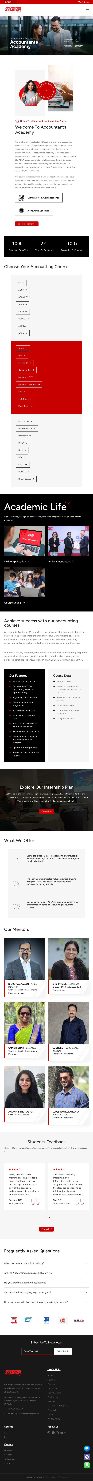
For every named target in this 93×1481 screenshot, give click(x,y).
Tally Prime (23, 399)
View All (45, 811)
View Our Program (25, 224)
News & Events (54, 1393)
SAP (20, 391)
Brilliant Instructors (59, 561)
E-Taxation (23, 363)
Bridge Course (24, 479)
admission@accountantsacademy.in (22, 1413)
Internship (52, 1388)
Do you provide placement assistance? (25, 1282)
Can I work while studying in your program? (27, 1292)
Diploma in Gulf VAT (27, 384)
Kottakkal (8, 1450)
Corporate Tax (24, 370)
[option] (46, 36)
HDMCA (22, 319)
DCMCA (22, 471)
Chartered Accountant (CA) (63, 167)
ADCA (21, 333)
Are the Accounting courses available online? (28, 1272)
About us (51, 1380)
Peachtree (23, 435)
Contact (50, 1414)
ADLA (21, 304)
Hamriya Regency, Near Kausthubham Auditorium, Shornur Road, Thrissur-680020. (22, 1400)
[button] (43, 1217)
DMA (20, 450)
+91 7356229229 (14, 1409)
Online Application (15, 561)
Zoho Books (23, 406)
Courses (51, 1384)
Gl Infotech (63, 1477)
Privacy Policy (53, 1419)
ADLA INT (22, 297)
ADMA (21, 348)
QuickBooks (23, 421)
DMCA (21, 443)
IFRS (20, 355)
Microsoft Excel (25, 428)
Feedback (51, 1410)
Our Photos (52, 1397)
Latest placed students (57, 1406)
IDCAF (21, 311)
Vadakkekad (9, 1459)
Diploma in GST (25, 377)
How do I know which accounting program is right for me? (36, 1302)
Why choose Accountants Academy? (24, 1263)
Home (50, 1375)
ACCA (18, 171)
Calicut (7, 1463)
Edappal (8, 1454)
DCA (20, 457)
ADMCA (22, 326)
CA (19, 282)
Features (51, 1401)
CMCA (21, 464)
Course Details (12, 602)
